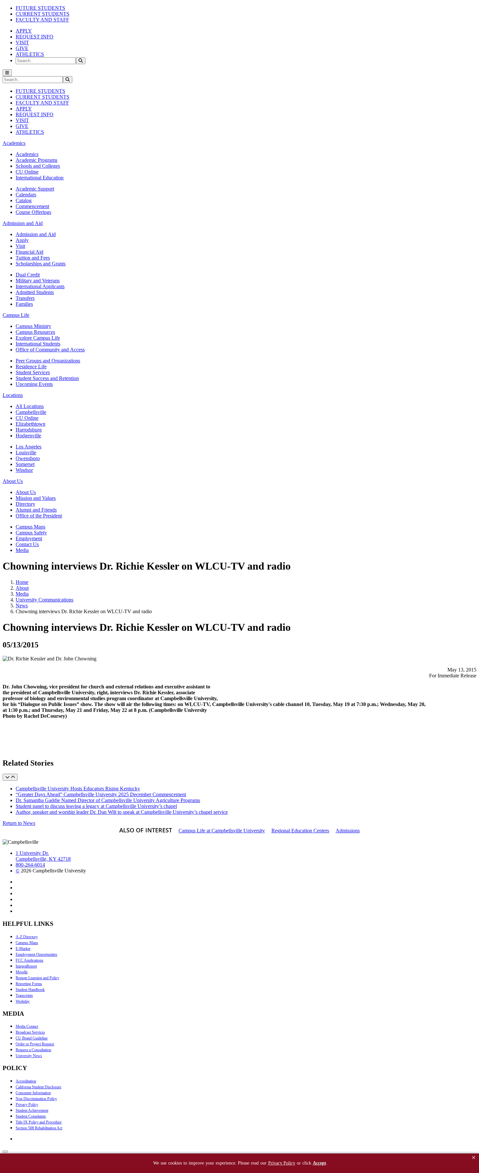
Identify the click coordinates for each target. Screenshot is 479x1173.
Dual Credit (28, 274)
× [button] (474, 1157)
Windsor (24, 470)
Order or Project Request (35, 1044)
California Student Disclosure (38, 1087)
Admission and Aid (36, 234)
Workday (23, 1001)
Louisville (26, 452)
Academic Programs (36, 160)
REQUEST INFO (34, 36)
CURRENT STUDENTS (42, 14)
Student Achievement (32, 1110)
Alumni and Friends (36, 510)
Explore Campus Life (38, 338)
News (22, 605)
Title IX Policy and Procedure (39, 1122)
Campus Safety (31, 532)
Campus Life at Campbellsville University (222, 830)
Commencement (32, 206)
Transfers (25, 298)
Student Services (33, 372)
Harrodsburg (29, 429)
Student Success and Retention (47, 378)
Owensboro (28, 458)
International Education (40, 177)
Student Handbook (30, 989)
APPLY (24, 31)
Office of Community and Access (50, 349)
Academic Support (35, 188)
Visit (20, 246)
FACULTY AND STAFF (42, 19)
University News (29, 1055)
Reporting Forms (29, 984)
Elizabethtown (30, 424)
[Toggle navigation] (7, 72)
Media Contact (27, 1026)
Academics (27, 154)
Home (22, 582)
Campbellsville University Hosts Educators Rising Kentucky (78, 788)
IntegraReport (26, 966)
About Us (26, 492)
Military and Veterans (38, 280)
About (22, 588)
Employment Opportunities (36, 954)
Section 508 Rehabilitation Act (39, 1128)
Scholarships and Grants (40, 263)
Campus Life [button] (16, 315)
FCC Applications (29, 960)
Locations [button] (13, 395)
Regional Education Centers (300, 830)
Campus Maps (30, 527)
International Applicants (40, 286)
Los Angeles (28, 446)
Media (22, 550)
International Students (38, 343)
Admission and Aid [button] (23, 223)
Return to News (19, 823)
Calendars (26, 194)
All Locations (30, 406)
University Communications (44, 599)
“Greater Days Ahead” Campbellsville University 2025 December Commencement (101, 794)
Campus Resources (35, 332)
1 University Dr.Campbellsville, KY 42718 (43, 856)
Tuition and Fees (33, 258)
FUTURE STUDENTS (40, 8)
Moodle (22, 972)
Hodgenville (28, 435)
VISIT (22, 42)
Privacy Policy (27, 1104)
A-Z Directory (27, 937)
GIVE (22, 48)
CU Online (27, 172)
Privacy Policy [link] (281, 1163)
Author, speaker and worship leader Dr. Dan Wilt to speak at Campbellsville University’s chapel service (122, 812)
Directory (25, 504)
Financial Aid (29, 252)
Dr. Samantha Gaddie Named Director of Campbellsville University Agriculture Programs (108, 800)
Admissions (348, 830)
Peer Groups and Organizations (48, 360)
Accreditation (26, 1081)
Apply (22, 240)
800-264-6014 (30, 865)
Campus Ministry (33, 326)
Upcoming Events (34, 384)
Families (24, 304)
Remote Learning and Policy (37, 978)
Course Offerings (33, 212)
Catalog (24, 200)
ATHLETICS (30, 54)
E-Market (23, 948)
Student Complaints (31, 1116)
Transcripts (24, 995)
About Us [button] (13, 481)
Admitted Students (35, 292)
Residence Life (31, 366)
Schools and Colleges (38, 166)
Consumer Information (33, 1093)
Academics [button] (14, 143)
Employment (29, 538)
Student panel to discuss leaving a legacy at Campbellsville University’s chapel (96, 806)
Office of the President (39, 515)
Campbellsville (31, 412)
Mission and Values (36, 498)
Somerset (25, 464)
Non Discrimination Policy (36, 1098)
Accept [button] (319, 1163)
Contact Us (27, 544)
